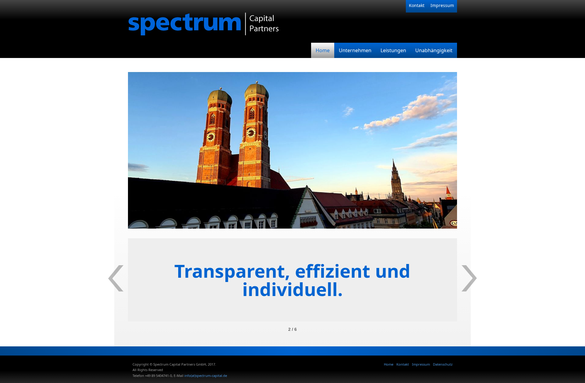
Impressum (442, 5)
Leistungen (393, 50)
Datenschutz (442, 364)
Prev (115, 278)
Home (323, 50)
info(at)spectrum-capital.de (205, 375)
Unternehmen (355, 50)
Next (469, 278)
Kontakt (416, 5)
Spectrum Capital (219, 21)
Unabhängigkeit (433, 50)
